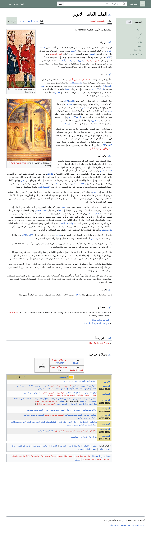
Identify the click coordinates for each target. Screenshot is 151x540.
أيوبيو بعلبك (106, 436)
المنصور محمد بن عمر (62, 398)
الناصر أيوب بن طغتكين (32, 393)
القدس (63, 446)
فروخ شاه (83, 437)
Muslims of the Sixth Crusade (96, 459)
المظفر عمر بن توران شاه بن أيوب (84, 398)
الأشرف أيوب (70, 431)
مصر (42, 86)
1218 (62, 363)
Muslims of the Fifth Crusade (25, 456)
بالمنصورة (95, 120)
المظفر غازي (59, 431)
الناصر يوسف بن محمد (35, 410)
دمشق (85, 107)
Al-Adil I (76, 363)
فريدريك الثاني (24, 446)
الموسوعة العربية (101, 320)
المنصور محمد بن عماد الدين (61, 386)
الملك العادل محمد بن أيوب (80, 79)
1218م (95, 89)
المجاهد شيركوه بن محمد (54, 415)
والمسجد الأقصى (66, 223)
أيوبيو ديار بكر (105, 429)
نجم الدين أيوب (91, 381)
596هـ (109, 86)
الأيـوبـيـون (63, 377)
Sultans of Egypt (48, 456)
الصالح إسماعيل (91, 425)
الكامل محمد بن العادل (25, 386)
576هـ (74, 51)
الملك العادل (62, 422)
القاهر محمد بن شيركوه (73, 415)
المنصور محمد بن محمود (88, 401)
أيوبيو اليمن (106, 394)
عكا (59, 210)
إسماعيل (37, 446)
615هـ (108, 57)
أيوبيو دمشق (105, 424)
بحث (60, 4)
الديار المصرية (56, 54)
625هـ (44, 210)
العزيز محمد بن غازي (52, 410)
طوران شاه (92, 437)
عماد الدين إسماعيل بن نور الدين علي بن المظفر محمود (77, 404)
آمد (63, 60)
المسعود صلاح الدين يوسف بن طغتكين (61, 395)
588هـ (79, 83)
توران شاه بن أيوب (90, 393)
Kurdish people (83, 456)
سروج (80, 60)
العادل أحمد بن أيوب (42, 386)
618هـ (109, 170)
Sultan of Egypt (59, 360)
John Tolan (13, 312)
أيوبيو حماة (106, 400)
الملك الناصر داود (38, 422)
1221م (103, 170)
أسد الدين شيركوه (78, 381)
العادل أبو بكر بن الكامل (88, 388)
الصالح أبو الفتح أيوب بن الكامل (67, 388)
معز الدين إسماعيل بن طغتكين (53, 393)
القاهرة (57, 92)
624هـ (96, 213)
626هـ (109, 230)
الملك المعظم (51, 422)
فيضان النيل (91, 449)
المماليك (62, 401)
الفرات (86, 446)
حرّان (97, 60)
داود (101, 449)
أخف (129, 22)
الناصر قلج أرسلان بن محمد (43, 398)
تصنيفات (107, 456)
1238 (57, 363)
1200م (103, 86)
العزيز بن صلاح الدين (80, 386)
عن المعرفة (125, 525)
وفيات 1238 (97, 456)
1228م (38, 210)
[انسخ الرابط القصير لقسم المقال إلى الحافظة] (110, 42)
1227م (90, 213)
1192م (73, 83)
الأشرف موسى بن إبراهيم (87, 418)
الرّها (89, 60)
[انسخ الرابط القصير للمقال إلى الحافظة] (110, 15)
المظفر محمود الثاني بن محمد (46, 401)
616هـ (109, 145)
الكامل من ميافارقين (45, 431)
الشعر (92, 54)
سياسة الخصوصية (138, 525)
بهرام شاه (74, 437)
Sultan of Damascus (59, 367)
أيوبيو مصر (106, 386)
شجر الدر (41, 388)
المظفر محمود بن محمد (22, 398)
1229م (103, 230)
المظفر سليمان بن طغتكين (87, 395)
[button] (142, 3)
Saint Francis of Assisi (19, 163)
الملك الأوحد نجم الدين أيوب (87, 431)
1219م (72, 117)
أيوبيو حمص (105, 415)
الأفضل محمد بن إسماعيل (45, 404)
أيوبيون (78, 459)
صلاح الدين (66, 381)
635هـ (78, 295)
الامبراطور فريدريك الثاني (101, 148)
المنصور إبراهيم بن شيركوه (34, 415)
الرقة (71, 60)
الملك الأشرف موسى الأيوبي (20, 422)
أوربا (63, 207)
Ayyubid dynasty (66, 456)
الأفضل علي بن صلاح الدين (78, 422)
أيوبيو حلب (106, 409)
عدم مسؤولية (114, 525)
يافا (13, 446)
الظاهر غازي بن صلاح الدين (71, 410)
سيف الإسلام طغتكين (74, 393)
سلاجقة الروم (75, 446)
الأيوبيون (107, 382)
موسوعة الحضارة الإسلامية (97, 323)
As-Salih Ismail (76, 370)
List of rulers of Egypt (99, 343)
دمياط (67, 89)
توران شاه (50, 388)
